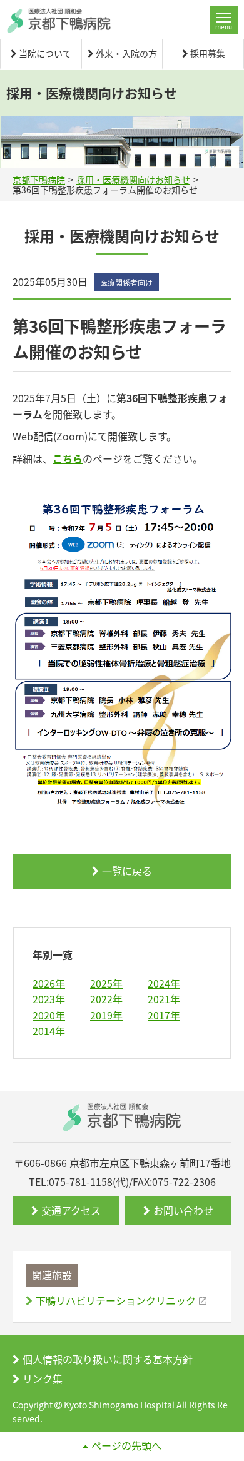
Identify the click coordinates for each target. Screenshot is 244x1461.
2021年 (164, 998)
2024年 (164, 983)
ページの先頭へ (126, 1445)
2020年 (49, 1015)
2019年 (106, 1015)
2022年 (106, 998)
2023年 (49, 998)
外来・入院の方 (126, 53)
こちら (68, 458)
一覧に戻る (127, 870)
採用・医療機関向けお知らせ (133, 179)
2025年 (106, 983)
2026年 (49, 983)
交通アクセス (71, 1210)
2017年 (164, 1015)
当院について (45, 53)
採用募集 (207, 53)
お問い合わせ (183, 1210)
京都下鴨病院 (39, 179)
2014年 (49, 1030)
